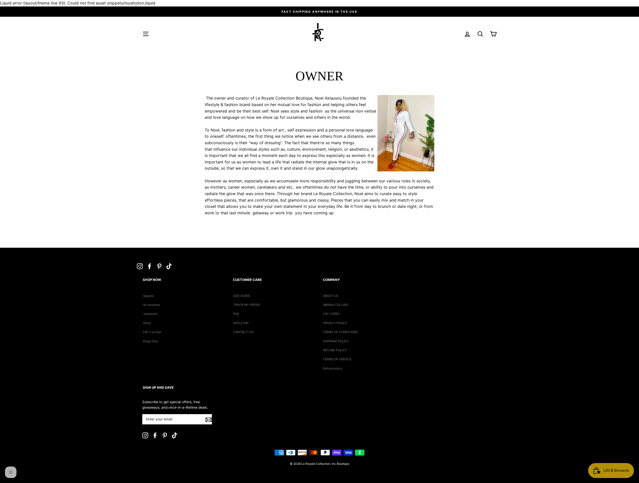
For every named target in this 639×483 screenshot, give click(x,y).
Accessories (151, 305)
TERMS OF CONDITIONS (340, 332)
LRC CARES (331, 314)
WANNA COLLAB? (335, 305)
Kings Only (150, 341)
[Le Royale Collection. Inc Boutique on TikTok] (169, 266)
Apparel (148, 296)
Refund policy (332, 368)
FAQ (236, 314)
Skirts (147, 323)
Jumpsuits (150, 314)
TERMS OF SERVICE (337, 359)
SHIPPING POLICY (336, 341)
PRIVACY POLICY (335, 323)
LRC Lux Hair (152, 332)
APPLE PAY (241, 323)
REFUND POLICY (335, 350)
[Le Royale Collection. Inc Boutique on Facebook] (150, 266)
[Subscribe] (208, 419)
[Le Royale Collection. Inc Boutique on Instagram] (140, 266)
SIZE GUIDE (241, 296)
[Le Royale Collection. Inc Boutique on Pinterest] (159, 266)
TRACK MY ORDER (246, 305)
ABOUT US (330, 296)
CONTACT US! (243, 332)
